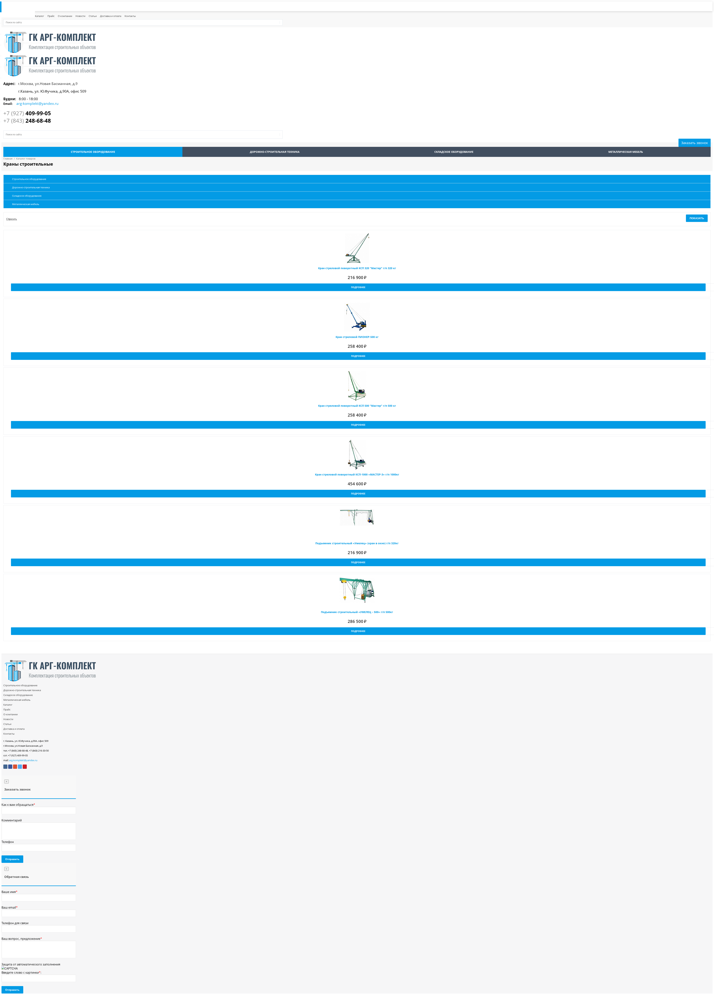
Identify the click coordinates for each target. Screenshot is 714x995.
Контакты (130, 16)
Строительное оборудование (93, 152)
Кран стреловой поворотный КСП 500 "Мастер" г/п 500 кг (357, 405)
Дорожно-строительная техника (275, 152)
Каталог (39, 16)
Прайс (50, 16)
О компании (65, 16)
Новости (80, 16)
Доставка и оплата (110, 16)
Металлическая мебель (625, 152)
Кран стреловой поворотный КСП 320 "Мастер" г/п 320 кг (357, 268)
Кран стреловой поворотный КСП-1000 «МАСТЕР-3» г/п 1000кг (357, 474)
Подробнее (358, 287)
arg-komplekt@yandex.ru (23, 760)
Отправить (12, 859)
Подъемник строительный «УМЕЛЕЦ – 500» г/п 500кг (357, 612)
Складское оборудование (453, 152)
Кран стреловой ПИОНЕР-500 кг (357, 337)
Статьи (93, 16)
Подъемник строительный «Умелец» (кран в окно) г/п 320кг (357, 543)
